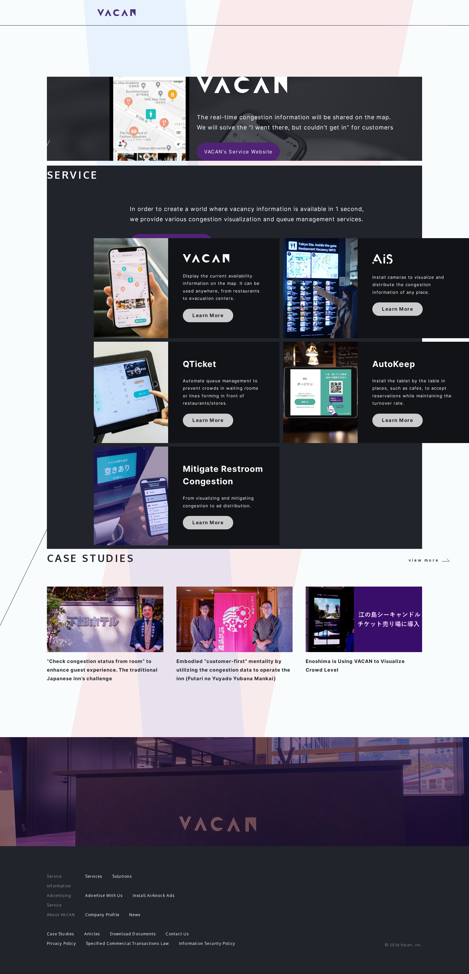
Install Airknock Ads (154, 895)
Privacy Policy (61, 943)
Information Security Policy (207, 943)
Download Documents (133, 933)
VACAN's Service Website (238, 152)
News (134, 914)
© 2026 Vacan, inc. (403, 945)
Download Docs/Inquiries (234, 821)
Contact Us (177, 933)
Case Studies (60, 933)
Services (93, 876)
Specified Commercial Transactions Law (127, 943)
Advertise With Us (104, 895)
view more (424, 560)
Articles (92, 933)
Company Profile (102, 914)
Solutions (122, 876)
